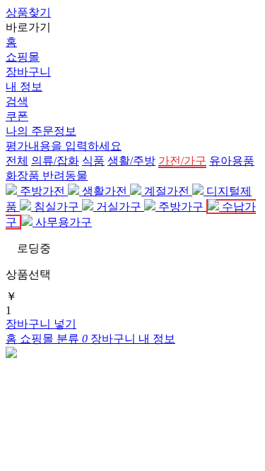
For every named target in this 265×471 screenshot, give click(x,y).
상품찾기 (28, 12)
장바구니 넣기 (41, 324)
